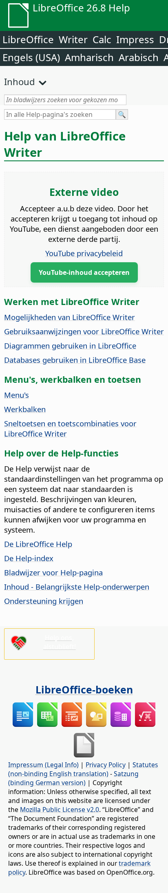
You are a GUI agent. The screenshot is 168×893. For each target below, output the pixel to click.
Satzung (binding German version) (73, 778)
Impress (135, 39)
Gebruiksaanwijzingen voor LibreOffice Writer (84, 331)
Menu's (16, 395)
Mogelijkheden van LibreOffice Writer (69, 317)
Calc (102, 39)
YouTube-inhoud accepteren (84, 272)
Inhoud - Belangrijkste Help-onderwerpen (76, 586)
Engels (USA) (31, 57)
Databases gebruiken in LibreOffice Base (75, 360)
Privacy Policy (106, 764)
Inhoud (19, 81)
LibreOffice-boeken (84, 689)
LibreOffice (28, 39)
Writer (73, 39)
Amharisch (89, 57)
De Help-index (28, 558)
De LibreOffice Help (38, 544)
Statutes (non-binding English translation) (83, 769)
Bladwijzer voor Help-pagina (53, 572)
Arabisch (139, 57)
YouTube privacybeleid (84, 253)
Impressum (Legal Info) (43, 764)
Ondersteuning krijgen (43, 601)
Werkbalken (25, 409)
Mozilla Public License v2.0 (59, 809)
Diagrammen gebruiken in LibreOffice (70, 345)
